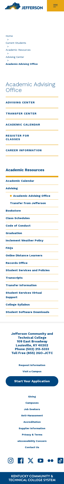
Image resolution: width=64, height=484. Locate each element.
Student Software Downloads (27, 312)
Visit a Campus (32, 371)
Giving (32, 396)
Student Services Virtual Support (24, 295)
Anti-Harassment (32, 415)
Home (9, 35)
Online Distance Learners (24, 255)
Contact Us (32, 447)
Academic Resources (18, 49)
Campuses (32, 402)
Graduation (14, 233)
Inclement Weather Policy (24, 240)
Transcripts (14, 277)
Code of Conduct (18, 225)
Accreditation (32, 421)
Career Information (24, 150)
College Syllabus (18, 304)
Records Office (17, 263)
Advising (12, 188)
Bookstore (13, 210)
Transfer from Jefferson (28, 203)
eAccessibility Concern (32, 441)
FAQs (9, 248)
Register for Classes (17, 137)
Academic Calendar (20, 180)
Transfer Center (21, 113)
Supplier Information (32, 428)
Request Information (32, 365)
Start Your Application (32, 381)
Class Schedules (18, 218)
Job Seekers (32, 409)
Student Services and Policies (28, 270)
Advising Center (15, 57)
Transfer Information (21, 285)
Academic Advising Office (31, 195)
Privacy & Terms (32, 434)
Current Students (16, 42)
